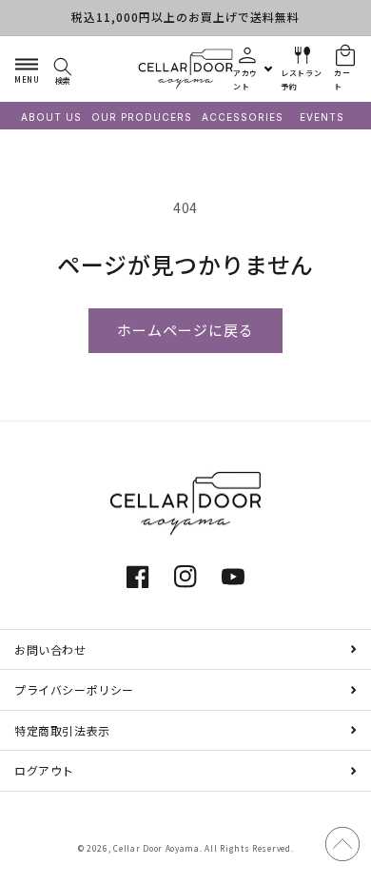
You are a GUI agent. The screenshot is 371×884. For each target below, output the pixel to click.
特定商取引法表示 (62, 730)
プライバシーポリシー (74, 689)
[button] (26, 68)
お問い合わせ (50, 649)
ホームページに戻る (185, 331)
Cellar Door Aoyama (156, 848)
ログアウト (44, 770)
